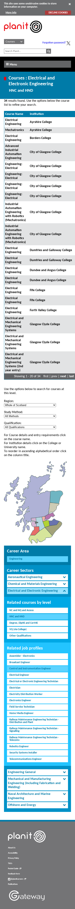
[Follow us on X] (68, 43)
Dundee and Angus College (48, 270)
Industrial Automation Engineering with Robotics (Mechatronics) (15, 212)
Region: (9, 401)
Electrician (14, 688)
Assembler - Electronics (22, 656)
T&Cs (10, 863)
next (63, 376)
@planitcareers (16, 879)
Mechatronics (14, 130)
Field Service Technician (22, 707)
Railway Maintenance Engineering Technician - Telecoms (34, 738)
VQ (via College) (18, 629)
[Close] (69, 4)
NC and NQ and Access (21, 610)
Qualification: (12, 423)
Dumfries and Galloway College (51, 250)
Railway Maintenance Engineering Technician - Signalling (34, 729)
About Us (11, 848)
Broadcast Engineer (19, 662)
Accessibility (13, 853)
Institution (37, 114)
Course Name (14, 114)
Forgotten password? (54, 42)
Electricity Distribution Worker (26, 694)
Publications (13, 884)
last (71, 376)
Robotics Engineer (19, 746)
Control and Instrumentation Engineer (30, 668)
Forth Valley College (43, 310)
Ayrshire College (41, 122)
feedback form (14, 874)
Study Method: (13, 412)
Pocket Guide (13, 869)
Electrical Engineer (19, 675)
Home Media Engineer (21, 713)
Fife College (37, 290)
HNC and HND (16, 616)
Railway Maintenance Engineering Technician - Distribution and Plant (34, 721)
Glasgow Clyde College (45, 324)
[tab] (37, 577)
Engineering (15, 559)
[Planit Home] (23, 35)
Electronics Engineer (20, 700)
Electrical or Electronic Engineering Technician (33, 681)
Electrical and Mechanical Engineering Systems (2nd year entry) (14, 362)
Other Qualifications (20, 635)
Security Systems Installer (23, 752)
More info (11, 12)
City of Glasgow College (45, 152)
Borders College (40, 138)
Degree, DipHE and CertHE (23, 623)
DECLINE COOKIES (58, 12)
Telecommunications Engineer (25, 759)
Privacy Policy (13, 858)
